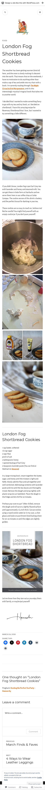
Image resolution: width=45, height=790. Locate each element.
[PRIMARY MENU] (40, 12)
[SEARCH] (5, 12)
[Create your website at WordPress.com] (22, 3)
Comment (33, 731)
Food (4, 41)
